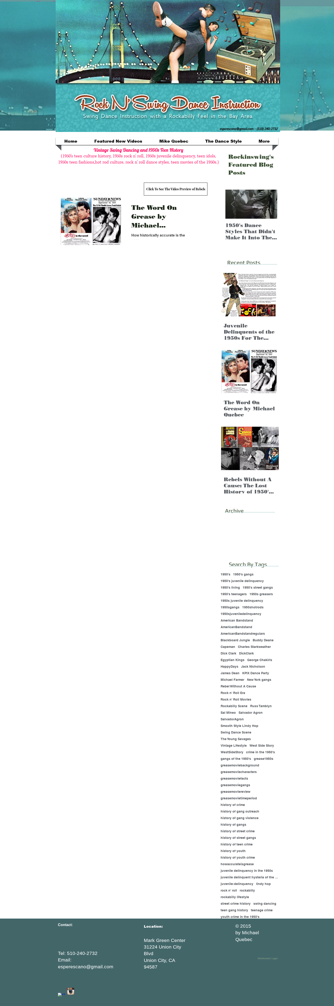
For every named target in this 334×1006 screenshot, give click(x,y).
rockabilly (247, 890)
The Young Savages (236, 739)
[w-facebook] (61, 996)
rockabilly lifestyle (235, 897)
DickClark (246, 653)
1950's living (230, 587)
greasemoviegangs (235, 785)
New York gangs (259, 679)
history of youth (233, 851)
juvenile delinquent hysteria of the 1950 (249, 877)
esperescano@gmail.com (85, 966)
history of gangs (233, 824)
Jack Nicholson (253, 666)
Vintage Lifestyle (234, 745)
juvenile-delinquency (237, 884)
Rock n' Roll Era (233, 693)
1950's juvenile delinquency (242, 581)
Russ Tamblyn (261, 706)
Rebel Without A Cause (238, 686)
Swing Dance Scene (236, 732)
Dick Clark (228, 653)
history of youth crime (238, 857)
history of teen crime (237, 844)
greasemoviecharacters (239, 772)
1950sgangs (230, 607)
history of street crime (238, 831)
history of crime (233, 805)
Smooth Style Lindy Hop (239, 726)
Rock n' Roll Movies (236, 699)
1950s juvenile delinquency (242, 600)
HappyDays (229, 666)
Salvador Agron (251, 712)
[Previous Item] (233, 204)
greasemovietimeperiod (239, 798)
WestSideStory (232, 752)
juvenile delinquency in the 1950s (247, 870)
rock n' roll (229, 890)
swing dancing (264, 903)
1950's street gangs (258, 587)
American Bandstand (237, 620)
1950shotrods (253, 607)
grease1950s (263, 759)
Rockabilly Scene (234, 706)
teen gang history (234, 910)
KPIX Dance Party (255, 673)
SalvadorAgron (232, 719)
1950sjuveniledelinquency (241, 614)
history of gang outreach (240, 811)
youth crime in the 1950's (240, 917)
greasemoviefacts (234, 778)
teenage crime (262, 910)
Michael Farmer (232, 679)
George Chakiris (259, 660)
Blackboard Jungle (235, 640)
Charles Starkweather (254, 647)
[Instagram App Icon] (70, 991)
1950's (225, 574)
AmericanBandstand (236, 627)
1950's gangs (243, 574)
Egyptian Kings (232, 660)
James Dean (230, 673)
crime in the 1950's (260, 752)
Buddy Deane (263, 640)
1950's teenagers (234, 594)
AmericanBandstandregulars (243, 633)
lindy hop (263, 884)
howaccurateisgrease (237, 864)
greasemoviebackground (240, 765)
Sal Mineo (228, 712)
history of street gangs (238, 838)
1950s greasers (261, 594)
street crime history (236, 903)
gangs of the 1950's (236, 759)
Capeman (228, 647)
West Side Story (261, 745)
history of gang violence (240, 818)
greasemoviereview (235, 791)
